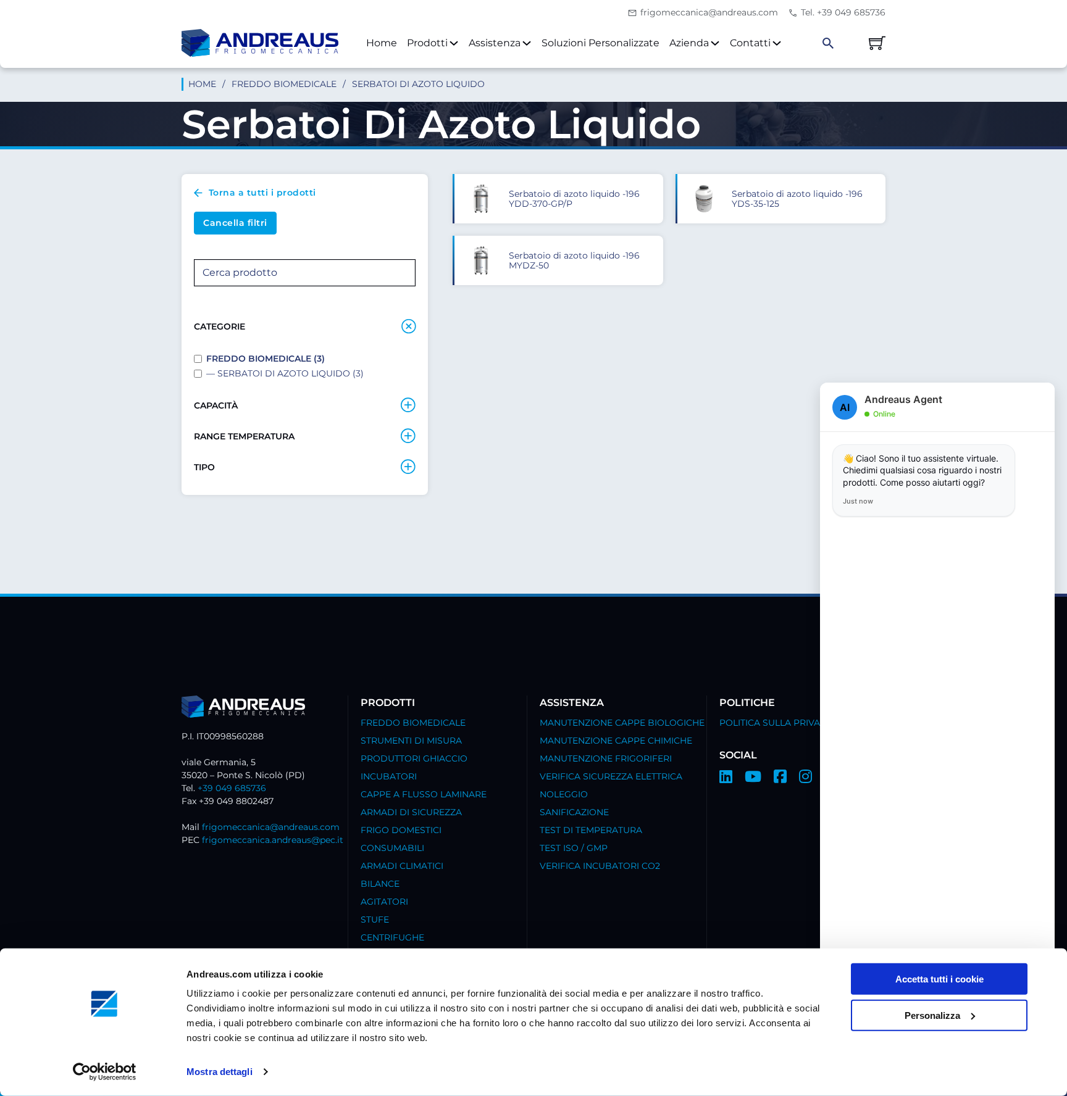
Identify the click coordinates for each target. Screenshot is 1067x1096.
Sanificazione (574, 812)
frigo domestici (401, 830)
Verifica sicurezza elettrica (611, 776)
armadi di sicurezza (411, 812)
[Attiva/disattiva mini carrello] (877, 43)
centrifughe (392, 937)
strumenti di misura (411, 740)
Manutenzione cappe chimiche (616, 740)
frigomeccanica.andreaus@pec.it (272, 839)
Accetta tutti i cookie (939, 979)
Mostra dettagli (219, 1071)
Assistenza (495, 43)
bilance (380, 883)
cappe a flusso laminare (424, 794)
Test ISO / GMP (574, 847)
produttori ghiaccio (414, 758)
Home (381, 43)
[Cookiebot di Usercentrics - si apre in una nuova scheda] (105, 1072)
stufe (375, 919)
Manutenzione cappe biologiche (622, 722)
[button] (305, 326)
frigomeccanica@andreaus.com (271, 826)
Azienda (689, 43)
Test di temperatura (591, 830)
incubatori (389, 776)
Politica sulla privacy (775, 722)
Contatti (750, 43)
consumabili (392, 847)
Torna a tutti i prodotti (262, 192)
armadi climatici (402, 865)
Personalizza (932, 1015)
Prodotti (427, 43)
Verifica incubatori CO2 (600, 865)
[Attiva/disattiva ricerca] (828, 43)
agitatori (384, 901)
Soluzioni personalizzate (600, 43)
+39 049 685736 (232, 788)
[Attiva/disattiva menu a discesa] (454, 43)
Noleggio (564, 794)
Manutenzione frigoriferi (606, 758)
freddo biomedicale (284, 83)
